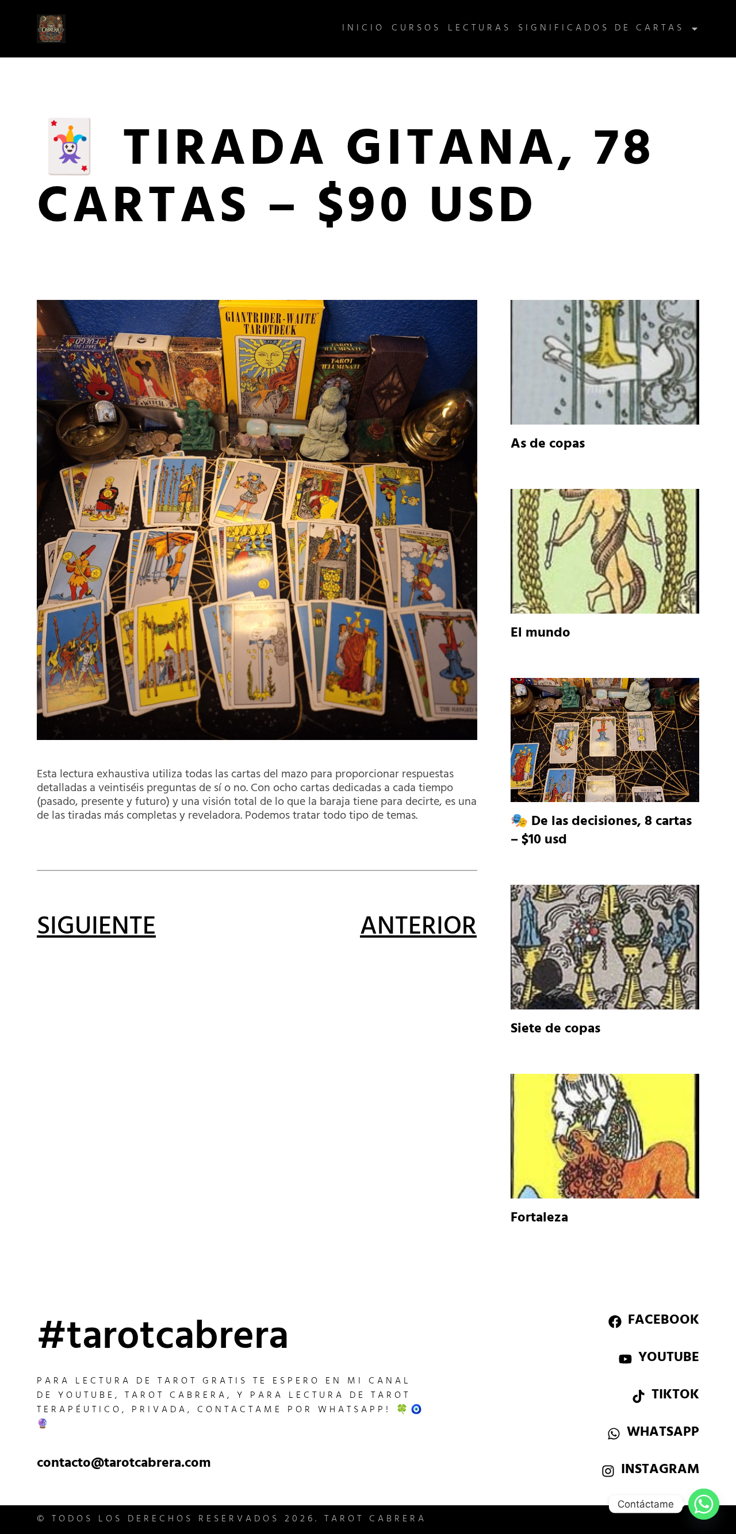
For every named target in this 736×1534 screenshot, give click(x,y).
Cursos (416, 29)
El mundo (540, 634)
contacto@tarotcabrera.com (124, 1464)
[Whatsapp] (703, 1504)
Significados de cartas (601, 29)
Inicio (363, 29)
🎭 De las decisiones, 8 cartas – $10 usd (601, 832)
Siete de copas (555, 1030)
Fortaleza (539, 1219)
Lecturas (479, 29)
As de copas (548, 445)
